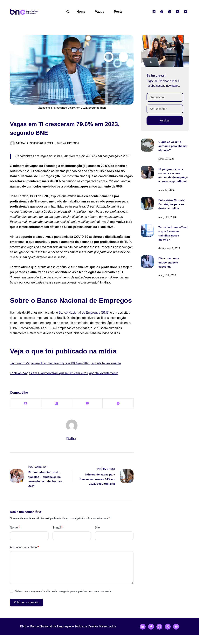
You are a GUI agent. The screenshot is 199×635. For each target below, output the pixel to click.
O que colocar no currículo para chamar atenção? (172, 146)
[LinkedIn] (154, 11)
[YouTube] (185, 11)
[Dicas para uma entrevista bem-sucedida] (147, 261)
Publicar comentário (26, 602)
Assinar (165, 120)
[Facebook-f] (151, 627)
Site (97, 527)
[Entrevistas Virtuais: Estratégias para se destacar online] (147, 203)
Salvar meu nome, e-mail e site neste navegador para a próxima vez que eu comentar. (63, 591)
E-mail (57, 527)
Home (81, 11)
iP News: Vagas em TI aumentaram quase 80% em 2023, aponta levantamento (64, 373)
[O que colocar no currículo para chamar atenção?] (147, 145)
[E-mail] (87, 403)
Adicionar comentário (24, 547)
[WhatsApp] (118, 403)
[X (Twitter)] (177, 11)
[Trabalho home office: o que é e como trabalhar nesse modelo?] (147, 230)
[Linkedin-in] (143, 627)
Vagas (99, 11)
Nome (15, 527)
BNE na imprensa (68, 143)
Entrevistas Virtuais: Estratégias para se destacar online (171, 204)
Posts (118, 11)
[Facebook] (162, 11)
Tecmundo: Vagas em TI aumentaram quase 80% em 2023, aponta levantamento (65, 363)
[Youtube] (176, 627)
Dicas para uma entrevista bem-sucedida (168, 262)
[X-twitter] (168, 627)
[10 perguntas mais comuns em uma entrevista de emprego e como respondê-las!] (147, 172)
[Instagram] (169, 11)
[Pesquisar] (67, 11)
